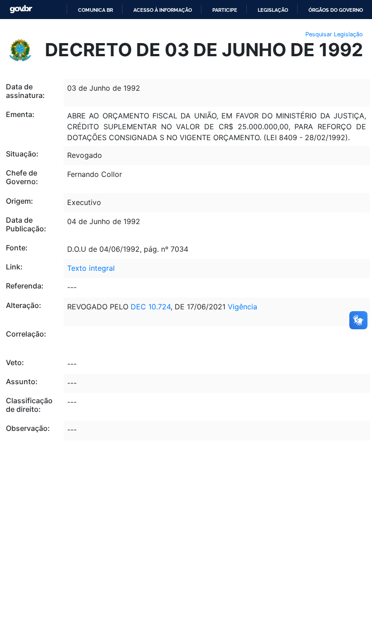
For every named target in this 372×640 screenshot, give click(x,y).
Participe (224, 10)
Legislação (273, 10)
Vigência (242, 306)
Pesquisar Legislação (334, 34)
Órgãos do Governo (335, 10)
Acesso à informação (162, 10)
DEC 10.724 (151, 306)
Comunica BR (95, 10)
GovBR (21, 9)
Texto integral (91, 268)
